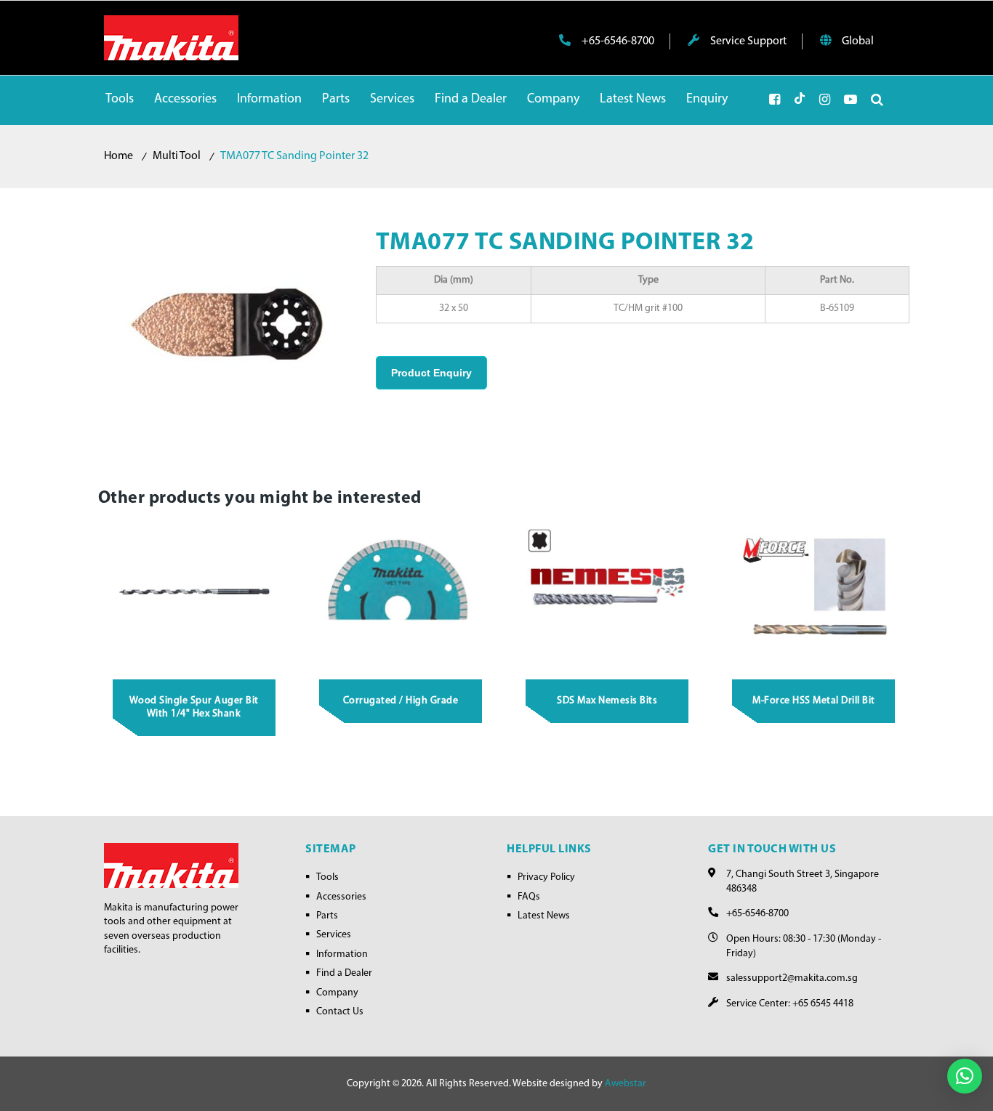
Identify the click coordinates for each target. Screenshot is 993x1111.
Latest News (544, 915)
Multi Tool (177, 156)
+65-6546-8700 (616, 41)
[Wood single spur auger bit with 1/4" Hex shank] (194, 593)
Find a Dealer (344, 973)
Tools (327, 877)
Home (118, 156)
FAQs (529, 897)
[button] (964, 1076)
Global (857, 41)
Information (342, 954)
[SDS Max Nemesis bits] (607, 593)
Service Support (747, 41)
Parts (327, 915)
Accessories (341, 897)
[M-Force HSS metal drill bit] (814, 593)
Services (333, 934)
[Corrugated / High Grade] (400, 593)
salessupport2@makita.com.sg (792, 978)
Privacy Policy (546, 877)
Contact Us (339, 1011)
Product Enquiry (431, 373)
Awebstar (625, 1083)
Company (337, 992)
